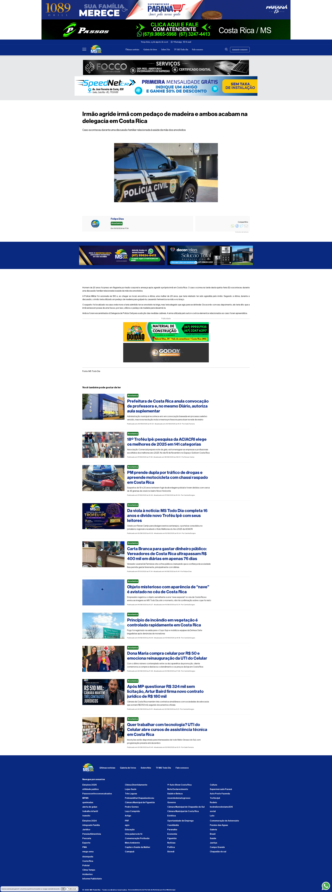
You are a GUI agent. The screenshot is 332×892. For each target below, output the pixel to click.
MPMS (85, 799)
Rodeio (213, 804)
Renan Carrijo (189, 458)
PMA (84, 849)
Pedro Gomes (132, 808)
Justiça (213, 844)
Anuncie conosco (240, 49)
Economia (172, 835)
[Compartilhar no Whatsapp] (232, 227)
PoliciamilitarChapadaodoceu (139, 799)
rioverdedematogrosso (178, 799)
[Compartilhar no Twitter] (242, 227)
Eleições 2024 (89, 822)
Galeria (213, 831)
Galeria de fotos (150, 49)
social (213, 813)
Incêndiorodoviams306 (221, 808)
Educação (130, 831)
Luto (212, 817)
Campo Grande (217, 849)
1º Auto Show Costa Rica (179, 786)
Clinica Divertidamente (136, 786)
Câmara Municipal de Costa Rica (183, 813)
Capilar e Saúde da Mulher (137, 849)
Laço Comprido (132, 813)
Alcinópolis (87, 858)
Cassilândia (173, 826)
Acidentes (87, 876)
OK (63, 889)
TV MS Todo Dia (163, 769)
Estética (171, 817)
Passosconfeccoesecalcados (97, 795)
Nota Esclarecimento (177, 791)
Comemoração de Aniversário (224, 822)
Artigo (128, 817)
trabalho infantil (90, 813)
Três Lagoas (131, 795)
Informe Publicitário (92, 880)
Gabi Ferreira (190, 425)
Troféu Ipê (215, 799)
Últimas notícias (132, 49)
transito (86, 817)
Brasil (212, 835)
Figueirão (172, 840)
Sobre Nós (165, 49)
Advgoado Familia (91, 826)
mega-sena (88, 853)
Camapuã (129, 853)
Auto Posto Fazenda (220, 795)
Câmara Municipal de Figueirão (140, 804)
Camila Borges (189, 496)
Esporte (86, 844)
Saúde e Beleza (175, 795)
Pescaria (86, 840)
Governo (171, 804)
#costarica (133, 397)
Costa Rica (87, 862)
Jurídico (86, 831)
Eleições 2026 (89, 786)
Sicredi (170, 853)
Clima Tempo (88, 871)
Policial (85, 867)
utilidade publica (90, 791)
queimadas (87, 804)
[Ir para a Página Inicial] (96, 49)
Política (171, 849)
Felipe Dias (187, 572)
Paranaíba (172, 831)
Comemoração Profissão (137, 840)
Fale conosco (197, 49)
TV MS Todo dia (181, 49)
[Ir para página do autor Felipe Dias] (95, 223)
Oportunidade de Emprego (180, 822)
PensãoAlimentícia (91, 835)
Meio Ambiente (132, 844)
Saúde (213, 840)
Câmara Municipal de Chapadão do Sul (186, 808)
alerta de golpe (89, 808)
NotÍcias (171, 844)
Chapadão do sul (218, 853)
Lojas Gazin (130, 791)
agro (127, 826)
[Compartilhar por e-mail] (246, 227)
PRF (127, 822)
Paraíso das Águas (219, 826)
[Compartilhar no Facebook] (237, 227)
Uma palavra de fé (133, 835)
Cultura (213, 786)
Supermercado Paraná (221, 791)
